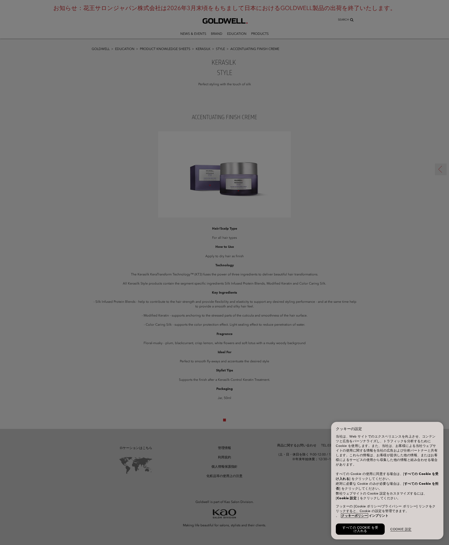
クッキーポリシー (354, 515)
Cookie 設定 (401, 529)
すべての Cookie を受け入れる (360, 529)
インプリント (378, 515)
